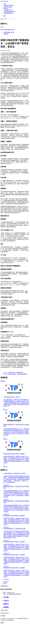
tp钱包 (16, 75)
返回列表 (3, 381)
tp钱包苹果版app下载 (9, 29)
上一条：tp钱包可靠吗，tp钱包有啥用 (13, 372)
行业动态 (5, 34)
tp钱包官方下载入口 (9, 5)
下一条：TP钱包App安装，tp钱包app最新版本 (15, 374)
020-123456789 (4, 1)
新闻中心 (6, 8)
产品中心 (6, 600)
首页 (5, 3)
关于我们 (6, 597)
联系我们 (6, 607)
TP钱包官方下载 (8, 10)
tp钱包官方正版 (8, 7)
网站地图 (3, 625)
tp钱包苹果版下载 (8, 13)
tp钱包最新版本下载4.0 (9, 11)
